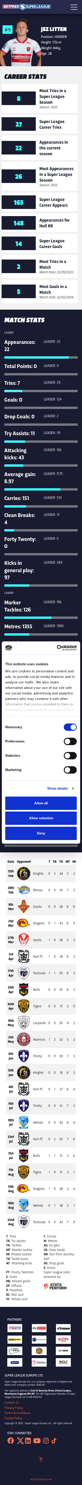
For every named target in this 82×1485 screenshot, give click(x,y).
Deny (41, 833)
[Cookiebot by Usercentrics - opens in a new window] (58, 648)
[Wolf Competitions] (65, 1363)
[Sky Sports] (41, 1329)
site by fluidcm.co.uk (41, 1479)
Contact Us (12, 1402)
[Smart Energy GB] (16, 1352)
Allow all (41, 803)
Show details (57, 788)
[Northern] (41, 1340)
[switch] (70, 741)
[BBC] (16, 1340)
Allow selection (41, 818)
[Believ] (41, 1363)
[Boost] (16, 1363)
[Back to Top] (41, 1460)
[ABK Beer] (41, 1352)
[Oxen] (65, 1352)
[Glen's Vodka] (65, 1340)
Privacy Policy (14, 1407)
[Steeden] (65, 1329)
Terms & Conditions (18, 1412)
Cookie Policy (13, 1418)
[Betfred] (16, 1329)
